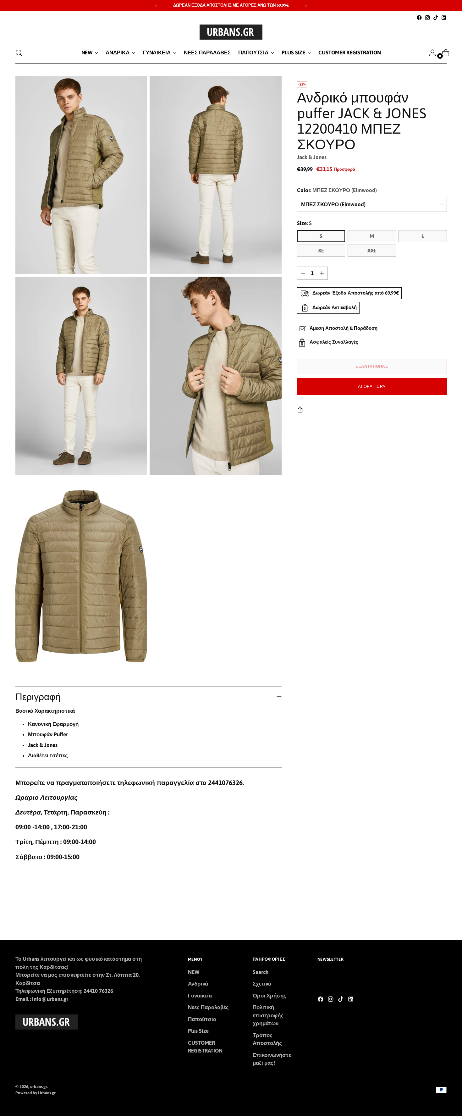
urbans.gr (38, 1086)
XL (321, 250)
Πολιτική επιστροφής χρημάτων (268, 1015)
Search (261, 972)
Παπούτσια (202, 1019)
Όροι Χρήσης (269, 995)
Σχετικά (262, 984)
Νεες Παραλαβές (208, 1007)
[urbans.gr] (231, 32)
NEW (193, 972)
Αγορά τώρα (372, 386)
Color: (337, 190)
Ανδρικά (198, 984)
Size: (304, 223)
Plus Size (198, 1031)
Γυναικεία (200, 995)
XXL (371, 250)
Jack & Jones (312, 157)
